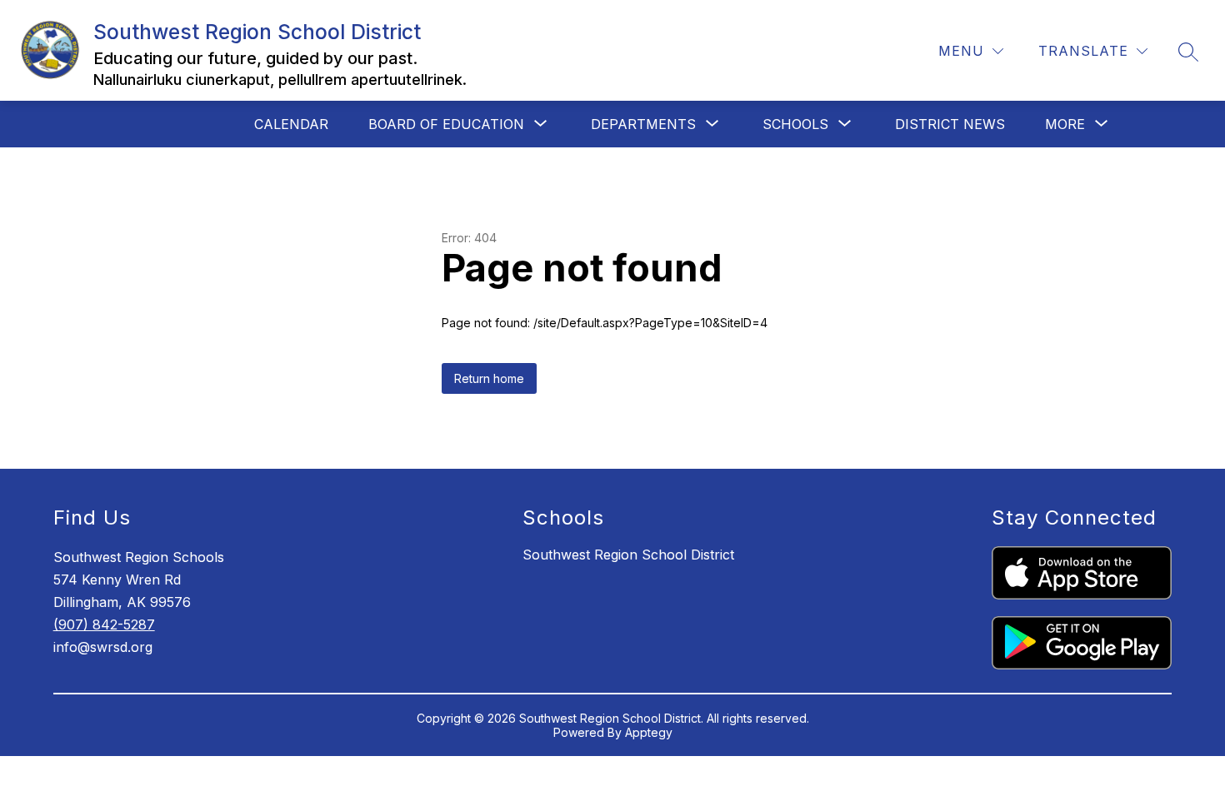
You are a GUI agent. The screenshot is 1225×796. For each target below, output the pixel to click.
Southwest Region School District (628, 554)
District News (950, 124)
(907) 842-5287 (104, 624)
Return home (489, 378)
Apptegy (648, 732)
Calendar (291, 124)
